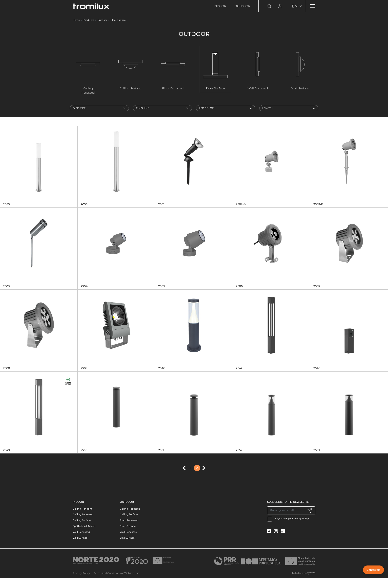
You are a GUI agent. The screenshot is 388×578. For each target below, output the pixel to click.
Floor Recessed (129, 520)
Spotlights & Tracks (84, 526)
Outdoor (242, 6)
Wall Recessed (81, 531)
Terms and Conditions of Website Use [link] (116, 573)
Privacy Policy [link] (81, 573)
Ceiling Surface (82, 520)
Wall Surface (80, 537)
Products (88, 20)
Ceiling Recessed (83, 514)
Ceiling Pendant (82, 508)
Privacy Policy (301, 518)
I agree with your (292, 518)
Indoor (220, 6)
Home (76, 20)
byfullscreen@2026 (303, 573)
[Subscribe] (309, 510)
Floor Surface (118, 20)
